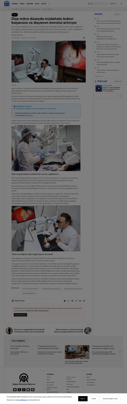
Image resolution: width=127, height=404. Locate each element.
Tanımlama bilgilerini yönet (110, 398)
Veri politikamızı (22, 400)
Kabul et (83, 398)
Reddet (94, 398)
